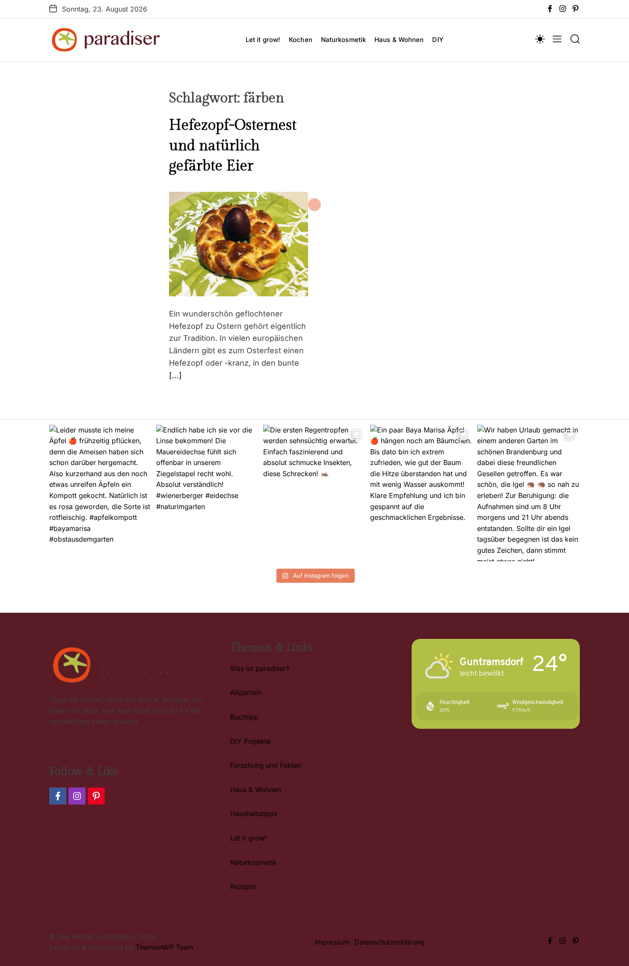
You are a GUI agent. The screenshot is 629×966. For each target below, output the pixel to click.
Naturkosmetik (343, 40)
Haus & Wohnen (399, 40)
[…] (175, 375)
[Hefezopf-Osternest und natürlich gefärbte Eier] (238, 197)
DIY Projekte (250, 741)
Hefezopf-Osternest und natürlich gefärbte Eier (233, 146)
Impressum (332, 942)
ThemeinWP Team (164, 947)
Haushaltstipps (253, 813)
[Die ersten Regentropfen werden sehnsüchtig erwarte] (314, 493)
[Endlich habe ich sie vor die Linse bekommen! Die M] (207, 493)
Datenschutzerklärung (389, 942)
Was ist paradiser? (259, 668)
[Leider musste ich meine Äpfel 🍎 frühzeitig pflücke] (100, 493)
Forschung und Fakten (265, 765)
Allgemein (246, 692)
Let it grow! (263, 40)
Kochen (300, 40)
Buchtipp (244, 717)
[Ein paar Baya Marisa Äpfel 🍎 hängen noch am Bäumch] (421, 493)
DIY (437, 40)
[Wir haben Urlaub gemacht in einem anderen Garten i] (528, 493)
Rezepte (243, 886)
